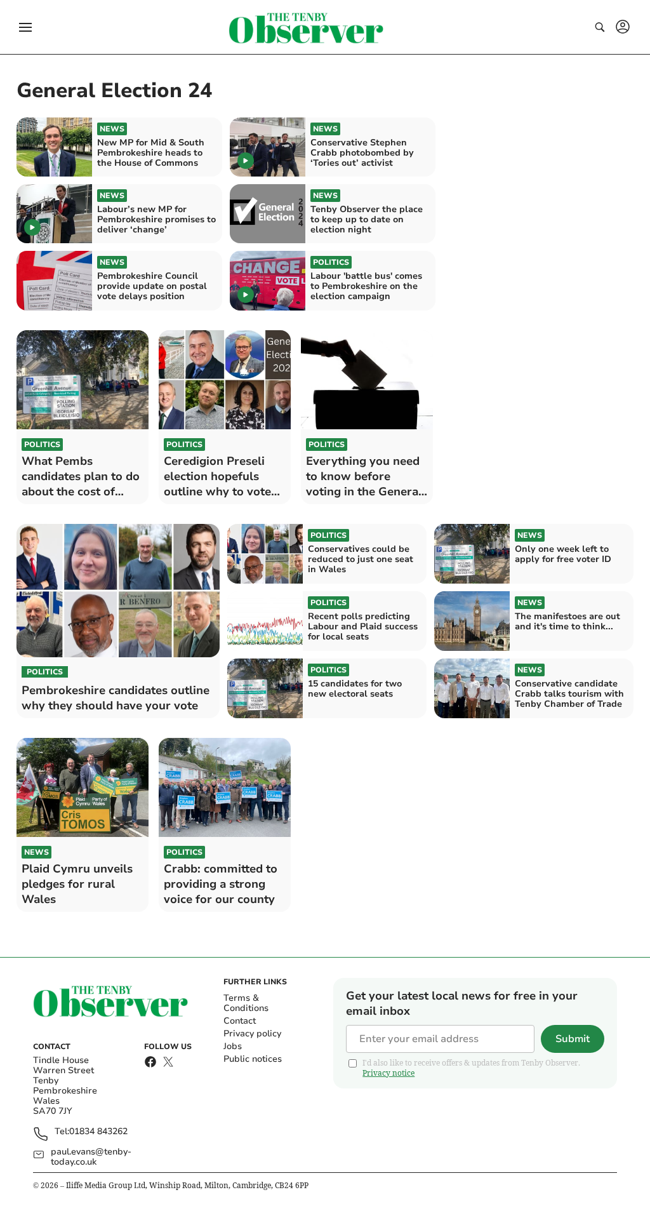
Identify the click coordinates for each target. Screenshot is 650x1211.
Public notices (252, 1059)
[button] (25, 27)
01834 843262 (98, 1132)
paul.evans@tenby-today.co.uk (91, 1157)
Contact (239, 1021)
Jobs (232, 1046)
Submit (572, 1039)
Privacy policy (252, 1033)
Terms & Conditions (246, 1003)
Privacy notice (388, 1073)
